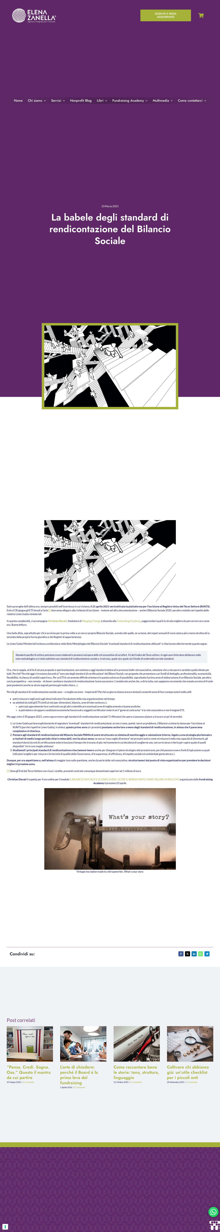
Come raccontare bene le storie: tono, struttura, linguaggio (134, 1044)
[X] (187, 954)
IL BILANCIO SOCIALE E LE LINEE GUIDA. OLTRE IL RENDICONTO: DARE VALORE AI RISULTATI (124, 779)
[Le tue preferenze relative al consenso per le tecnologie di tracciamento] (5, 1227)
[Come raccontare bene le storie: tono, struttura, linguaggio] (137, 1044)
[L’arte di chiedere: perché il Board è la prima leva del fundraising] (83, 1044)
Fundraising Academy (129, 621)
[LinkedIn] (194, 954)
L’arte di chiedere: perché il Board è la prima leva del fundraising (81, 1044)
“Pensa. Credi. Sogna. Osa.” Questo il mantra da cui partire (27, 1044)
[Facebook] (181, 954)
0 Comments (28, 1082)
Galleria (32, 1044)
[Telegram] (207, 954)
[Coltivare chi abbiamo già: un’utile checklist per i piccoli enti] (190, 1044)
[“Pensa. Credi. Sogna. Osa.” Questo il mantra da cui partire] (30, 1044)
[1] (49, 610)
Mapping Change (91, 621)
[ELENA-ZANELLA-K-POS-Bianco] (34, 8)
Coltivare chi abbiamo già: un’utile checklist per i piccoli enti (187, 1044)
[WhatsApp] (200, 954)
